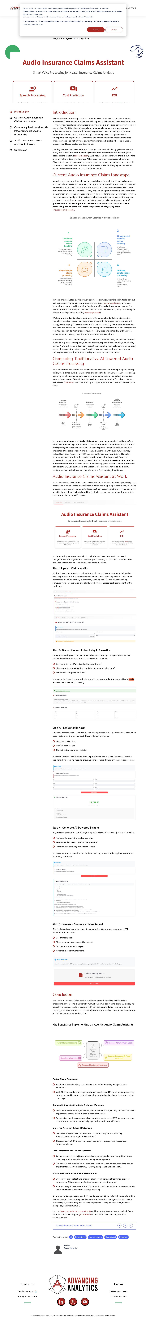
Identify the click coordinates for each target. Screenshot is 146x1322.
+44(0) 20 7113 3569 (27, 1296)
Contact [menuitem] (131, 8)
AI (71, 1237)
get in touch (85, 1214)
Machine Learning (95, 1237)
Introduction (21, 111)
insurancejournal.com (63, 209)
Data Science (80, 1237)
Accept (95, 30)
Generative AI (111, 1237)
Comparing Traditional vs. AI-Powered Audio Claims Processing (31, 131)
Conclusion (20, 150)
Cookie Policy (100, 1315)
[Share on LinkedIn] (119, 1226)
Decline (114, 30)
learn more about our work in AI (76, 1211)
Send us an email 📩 (27, 1291)
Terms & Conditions (74, 1315)
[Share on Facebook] (125, 1226)
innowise (69, 382)
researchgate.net (111, 303)
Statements (110, 1315)
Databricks (123, 1237)
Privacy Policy (88, 1315)
